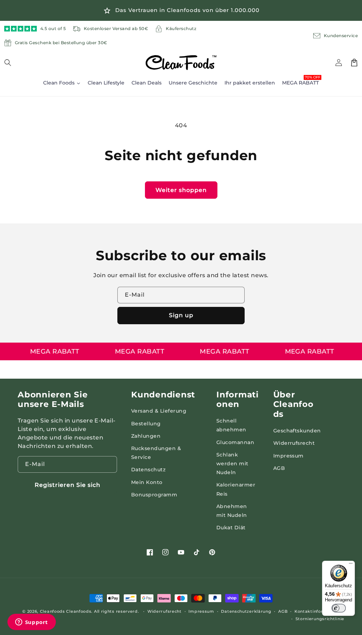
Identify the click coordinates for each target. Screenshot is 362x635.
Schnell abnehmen (231, 425)
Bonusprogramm (154, 494)
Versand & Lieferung (158, 411)
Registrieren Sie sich (67, 485)
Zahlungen (145, 436)
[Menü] (350, 565)
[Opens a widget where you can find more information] (31, 622)
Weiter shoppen (181, 190)
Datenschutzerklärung (246, 611)
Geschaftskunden (297, 430)
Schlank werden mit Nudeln (232, 464)
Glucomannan (235, 442)
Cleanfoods (53, 611)
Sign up (181, 315)
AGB (279, 468)
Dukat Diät (231, 527)
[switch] (339, 608)
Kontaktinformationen (319, 611)
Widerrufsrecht (294, 443)
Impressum (288, 456)
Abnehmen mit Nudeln (231, 510)
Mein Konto (147, 482)
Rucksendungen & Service (156, 452)
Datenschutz (148, 469)
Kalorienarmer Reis (235, 489)
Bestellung (146, 423)
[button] (12, 62)
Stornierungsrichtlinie (320, 618)
